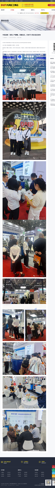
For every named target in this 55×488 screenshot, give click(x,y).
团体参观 (53, 473)
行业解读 (2, 474)
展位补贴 (25, 474)
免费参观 (53, 467)
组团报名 (42, 472)
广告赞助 (19, 476)
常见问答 (42, 476)
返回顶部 (53, 479)
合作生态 (8, 472)
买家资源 (2, 476)
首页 (1, 22)
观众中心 (43, 9)
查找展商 (25, 472)
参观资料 (42, 474)
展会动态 (4, 22)
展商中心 (33, 9)
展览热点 (22, 9)
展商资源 (8, 476)
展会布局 (36, 474)
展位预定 (19, 472)
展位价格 (19, 474)
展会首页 (2, 9)
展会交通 (36, 476)
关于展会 (12, 9)
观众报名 (36, 472)
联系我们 (53, 476)
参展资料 (25, 476)
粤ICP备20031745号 (11, 485)
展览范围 (8, 474)
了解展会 (2, 472)
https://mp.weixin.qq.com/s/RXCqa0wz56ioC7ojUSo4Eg (22, 42)
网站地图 (17, 485)
